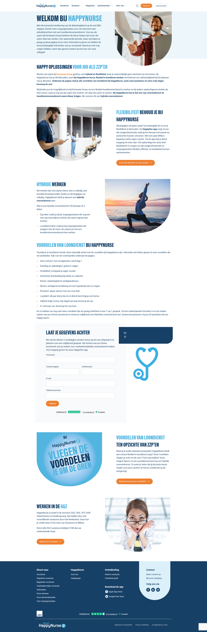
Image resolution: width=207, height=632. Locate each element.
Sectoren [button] (75, 6)
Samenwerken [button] (104, 6)
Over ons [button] (120, 6)
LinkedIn (153, 590)
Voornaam (50, 355)
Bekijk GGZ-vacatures (49, 541)
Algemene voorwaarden (123, 625)
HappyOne (90, 6)
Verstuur (52, 403)
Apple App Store (115, 592)
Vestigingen (76, 578)
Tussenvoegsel (52, 367)
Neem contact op (153, 574)
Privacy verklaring (142, 625)
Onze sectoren (43, 593)
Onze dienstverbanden (46, 597)
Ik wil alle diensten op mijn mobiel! (133, 163)
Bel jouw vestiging (154, 578)
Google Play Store (116, 596)
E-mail (48, 378)
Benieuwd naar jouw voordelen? (132, 481)
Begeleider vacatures (45, 582)
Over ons (74, 574)
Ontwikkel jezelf (111, 578)
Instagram (158, 590)
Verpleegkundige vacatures (48, 586)
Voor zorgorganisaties (46, 601)
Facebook (148, 590)
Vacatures (64, 6)
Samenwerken (161, 6)
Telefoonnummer (53, 390)
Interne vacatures (112, 574)
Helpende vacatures (45, 578)
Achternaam (87, 367)
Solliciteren (146, 6)
